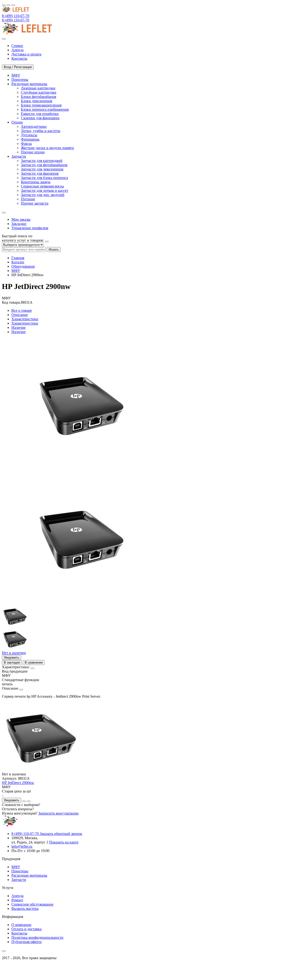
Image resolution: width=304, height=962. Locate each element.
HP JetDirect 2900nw (18, 783)
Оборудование (23, 266)
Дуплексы (29, 135)
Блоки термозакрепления (41, 105)
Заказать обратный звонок (61, 834)
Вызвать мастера (24, 909)
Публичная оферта (26, 942)
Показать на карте (63, 842)
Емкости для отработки (40, 114)
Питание (28, 199)
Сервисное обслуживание (32, 904)
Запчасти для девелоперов (42, 169)
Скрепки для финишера (40, 118)
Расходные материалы (29, 875)
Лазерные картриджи (38, 88)
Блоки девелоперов (36, 101)
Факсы (26, 144)
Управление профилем (29, 228)
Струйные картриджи (38, 92)
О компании (21, 925)
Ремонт (17, 900)
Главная (17, 258)
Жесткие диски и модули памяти (47, 148)
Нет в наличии (14, 653)
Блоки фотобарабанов (38, 97)
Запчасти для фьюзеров (40, 173)
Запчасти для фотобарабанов (44, 165)
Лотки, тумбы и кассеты (40, 131)
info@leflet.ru (21, 846)
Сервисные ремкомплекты (42, 186)
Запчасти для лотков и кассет (44, 190)
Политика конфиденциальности (37, 937)
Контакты (19, 933)
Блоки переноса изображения (45, 109)
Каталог (17, 262)
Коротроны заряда (35, 182)
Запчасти (18, 880)
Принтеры (19, 871)
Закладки (18, 224)
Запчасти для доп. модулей (42, 195)
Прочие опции (33, 152)
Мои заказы (20, 219)
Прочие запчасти (34, 203)
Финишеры (30, 139)
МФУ (15, 271)
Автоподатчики (34, 126)
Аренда (17, 896)
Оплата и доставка (26, 929)
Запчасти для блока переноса (44, 178)
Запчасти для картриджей (41, 161)
